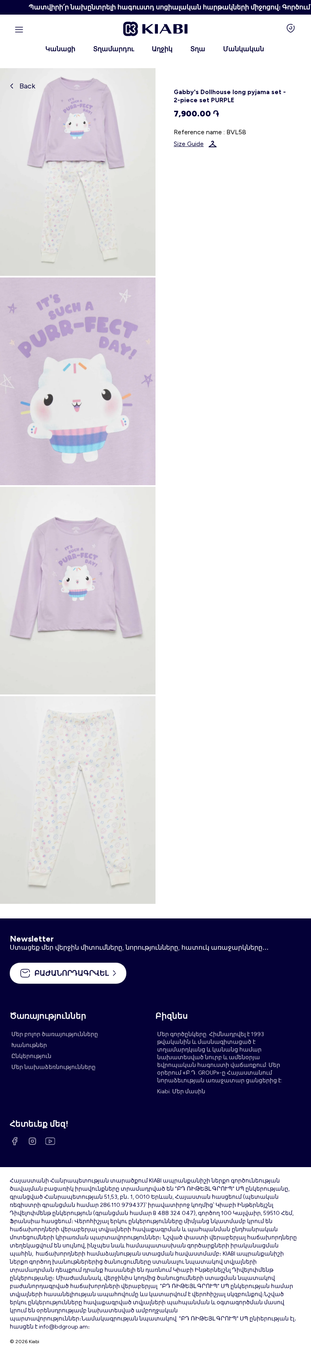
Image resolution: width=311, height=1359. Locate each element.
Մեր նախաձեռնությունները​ (53, 1067)
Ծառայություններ (48, 1016)
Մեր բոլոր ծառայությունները (54, 1034)
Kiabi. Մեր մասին (181, 1091)
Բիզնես (172, 1016)
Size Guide (189, 144)
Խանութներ (29, 1045)
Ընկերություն (31, 1056)
